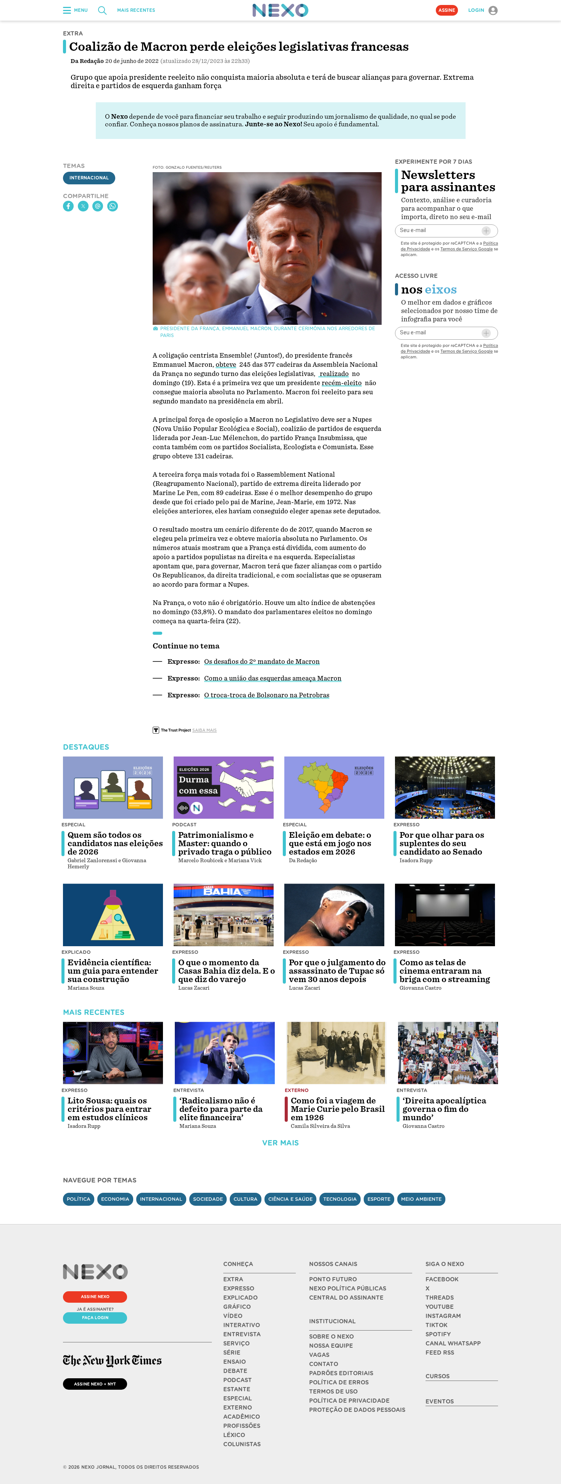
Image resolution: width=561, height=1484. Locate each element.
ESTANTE (236, 1389)
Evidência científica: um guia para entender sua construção (113, 971)
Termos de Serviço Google (466, 249)
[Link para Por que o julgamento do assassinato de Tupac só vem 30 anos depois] (334, 915)
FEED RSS (440, 1353)
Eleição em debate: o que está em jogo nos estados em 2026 (330, 843)
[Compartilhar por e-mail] (97, 206)
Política (78, 1199)
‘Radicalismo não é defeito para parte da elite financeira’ (221, 1109)
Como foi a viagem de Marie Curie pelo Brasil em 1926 (338, 1109)
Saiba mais (204, 730)
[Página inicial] (280, 10)
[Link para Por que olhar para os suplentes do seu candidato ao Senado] (445, 788)
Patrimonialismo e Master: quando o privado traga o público (225, 843)
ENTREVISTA (242, 1334)
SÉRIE (231, 1353)
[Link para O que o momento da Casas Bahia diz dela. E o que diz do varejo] (224, 915)
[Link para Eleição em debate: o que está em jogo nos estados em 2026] (334, 788)
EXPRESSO (238, 1289)
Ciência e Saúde (290, 1199)
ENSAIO (234, 1362)
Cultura (246, 1199)
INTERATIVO (241, 1325)
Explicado (76, 952)
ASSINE (446, 10)
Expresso (406, 824)
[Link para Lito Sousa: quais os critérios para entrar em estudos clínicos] (113, 1053)
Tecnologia (340, 1199)
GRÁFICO (237, 1307)
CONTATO (323, 1364)
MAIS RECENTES (136, 10)
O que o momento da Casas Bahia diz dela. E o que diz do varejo (226, 971)
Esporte (379, 1199)
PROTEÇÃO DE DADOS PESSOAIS (357, 1410)
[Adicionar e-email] (486, 231)
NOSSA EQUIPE (331, 1346)
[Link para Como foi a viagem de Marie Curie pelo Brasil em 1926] (336, 1053)
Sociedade (208, 1199)
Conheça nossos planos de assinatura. (186, 124)
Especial (73, 824)
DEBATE (235, 1371)
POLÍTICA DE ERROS (339, 1382)
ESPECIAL (237, 1398)
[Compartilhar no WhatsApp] (112, 206)
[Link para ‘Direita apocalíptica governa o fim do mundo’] (448, 1053)
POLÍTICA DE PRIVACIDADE (349, 1401)
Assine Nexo (95, 1296)
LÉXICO (234, 1435)
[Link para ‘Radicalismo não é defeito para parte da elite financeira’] (225, 1053)
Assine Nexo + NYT (95, 1384)
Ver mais (280, 1143)
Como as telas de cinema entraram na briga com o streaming (445, 971)
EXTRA (233, 1279)
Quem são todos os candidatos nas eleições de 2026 (115, 843)
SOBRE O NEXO (331, 1337)
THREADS (440, 1298)
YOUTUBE (440, 1307)
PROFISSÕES (241, 1426)
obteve (226, 364)
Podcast (184, 824)
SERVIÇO (236, 1343)
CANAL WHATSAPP (453, 1343)
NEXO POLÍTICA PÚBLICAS (347, 1289)
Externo (297, 1090)
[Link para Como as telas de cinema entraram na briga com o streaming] (445, 915)
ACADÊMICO (241, 1417)
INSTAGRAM (443, 1316)
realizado (333, 373)
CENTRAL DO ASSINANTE (346, 1298)
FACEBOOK (442, 1279)
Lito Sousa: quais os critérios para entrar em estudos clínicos (110, 1109)
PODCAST (237, 1380)
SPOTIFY (438, 1334)
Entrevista (188, 1090)
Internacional (89, 178)
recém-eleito (342, 383)
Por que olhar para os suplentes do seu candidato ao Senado (442, 843)
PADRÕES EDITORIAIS (341, 1373)
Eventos (440, 1402)
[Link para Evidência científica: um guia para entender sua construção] (113, 915)
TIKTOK (436, 1325)
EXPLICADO (240, 1298)
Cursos (438, 1376)
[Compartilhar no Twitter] (83, 206)
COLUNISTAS (242, 1444)
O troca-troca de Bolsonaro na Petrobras (266, 695)
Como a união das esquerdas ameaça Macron (273, 678)
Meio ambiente (421, 1199)
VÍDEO (232, 1316)
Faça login (95, 1317)
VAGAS (319, 1355)
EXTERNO (237, 1408)
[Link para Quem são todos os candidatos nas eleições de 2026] (113, 788)
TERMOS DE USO (333, 1392)
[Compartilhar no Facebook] (68, 206)
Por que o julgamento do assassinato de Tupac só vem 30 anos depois (337, 971)
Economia (115, 1199)
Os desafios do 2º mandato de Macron (262, 661)
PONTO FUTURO (333, 1279)
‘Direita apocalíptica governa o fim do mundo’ (444, 1109)
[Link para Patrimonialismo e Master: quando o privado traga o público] (224, 788)
